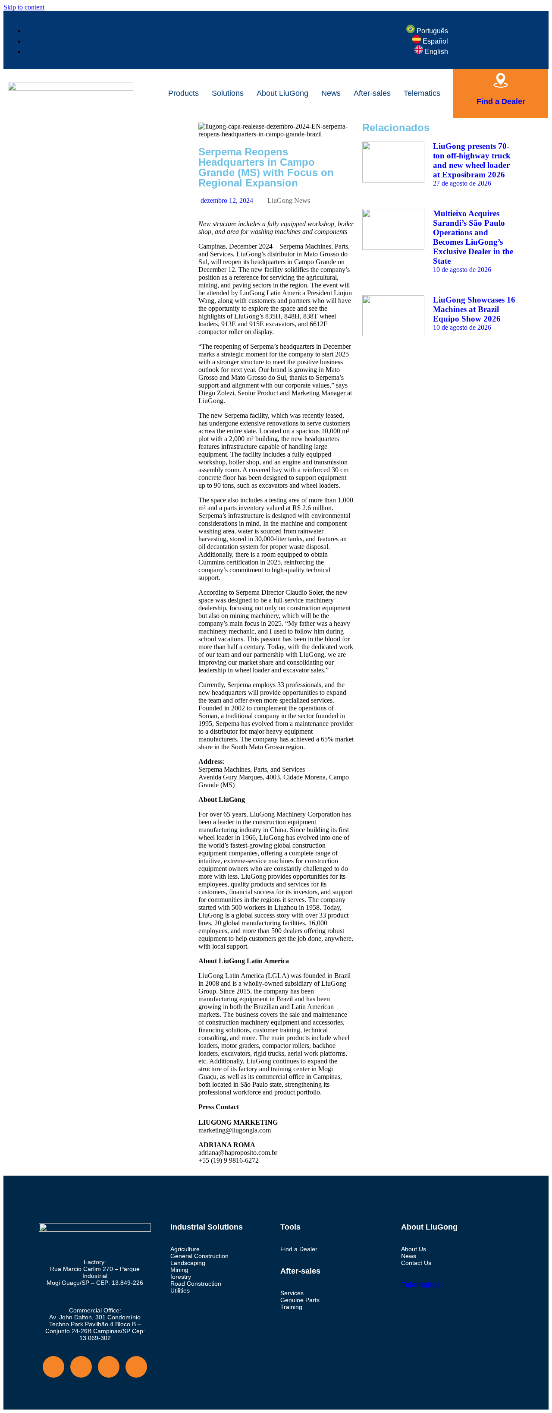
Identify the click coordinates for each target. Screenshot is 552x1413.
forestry (180, 1276)
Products (183, 93)
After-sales (372, 93)
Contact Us (416, 1262)
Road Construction (195, 1283)
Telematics (422, 93)
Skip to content (23, 7)
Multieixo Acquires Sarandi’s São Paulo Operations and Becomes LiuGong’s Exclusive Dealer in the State (473, 237)
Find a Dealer (501, 101)
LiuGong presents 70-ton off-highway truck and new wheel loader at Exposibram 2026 (472, 160)
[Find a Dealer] (500, 80)
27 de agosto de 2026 (462, 183)
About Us (413, 1249)
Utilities (180, 1290)
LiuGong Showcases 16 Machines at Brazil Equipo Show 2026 (474, 309)
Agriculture (185, 1249)
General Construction (199, 1255)
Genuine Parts (300, 1299)
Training (291, 1306)
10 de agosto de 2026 (462, 269)
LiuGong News (288, 200)
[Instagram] (68, 133)
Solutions (228, 93)
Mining (179, 1269)
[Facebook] (45, 133)
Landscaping (187, 1262)
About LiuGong (282, 93)
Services (292, 1293)
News (331, 93)
